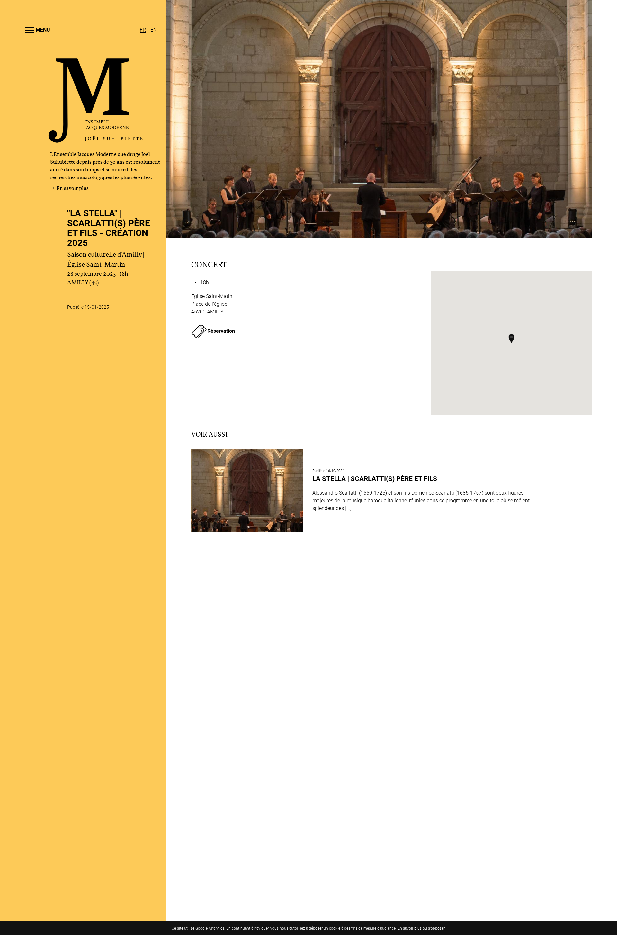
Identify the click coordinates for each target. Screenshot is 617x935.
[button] (511, 338)
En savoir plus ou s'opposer (421, 928)
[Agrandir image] (379, 119)
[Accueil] (96, 140)
